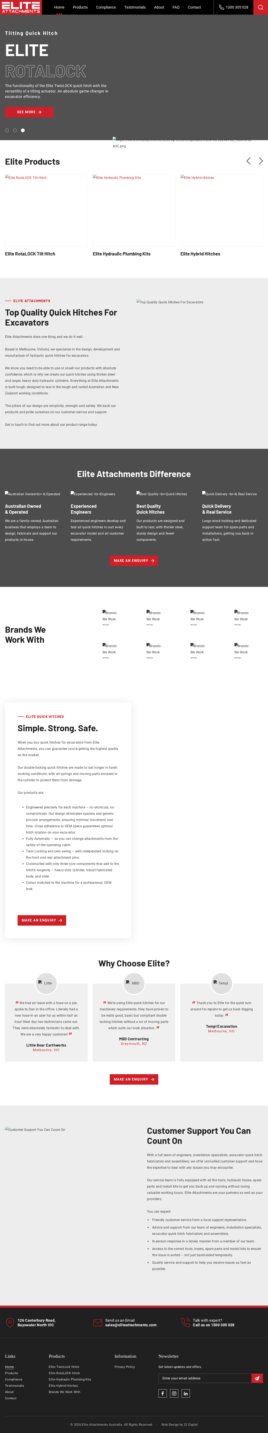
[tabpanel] (134, 82)
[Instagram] (174, 1393)
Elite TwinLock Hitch (64, 1367)
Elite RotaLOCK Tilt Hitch (46, 205)
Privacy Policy (125, 1367)
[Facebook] (162, 1393)
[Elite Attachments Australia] (21, 7)
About (159, 7)
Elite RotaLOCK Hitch (64, 1373)
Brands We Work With (64, 1392)
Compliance (106, 7)
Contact (194, 7)
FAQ (176, 7)
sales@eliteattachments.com (131, 1325)
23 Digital (191, 1425)
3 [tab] (22, 130)
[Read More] (46, 217)
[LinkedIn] (186, 1393)
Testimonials (135, 7)
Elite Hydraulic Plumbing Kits (134, 205)
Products (80, 7)
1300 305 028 (222, 1325)
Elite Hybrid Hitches (222, 205)
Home (59, 7)
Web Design (170, 1425)
